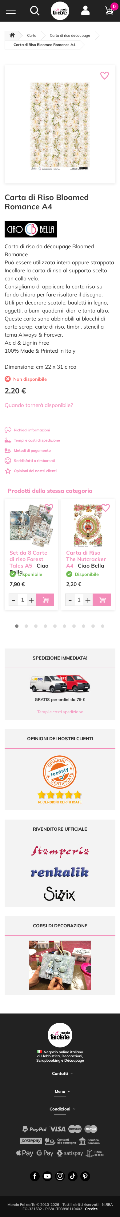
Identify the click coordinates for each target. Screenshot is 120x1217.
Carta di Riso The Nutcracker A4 (86, 559)
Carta (31, 35)
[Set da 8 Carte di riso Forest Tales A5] (31, 526)
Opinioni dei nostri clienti (35, 470)
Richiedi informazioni (32, 430)
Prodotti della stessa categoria (50, 490)
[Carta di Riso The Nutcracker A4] (88, 526)
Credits (91, 1209)
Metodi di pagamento (32, 450)
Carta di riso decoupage (70, 35)
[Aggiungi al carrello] (45, 600)
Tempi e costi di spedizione (37, 440)
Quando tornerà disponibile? (39, 405)
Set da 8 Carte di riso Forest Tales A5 (28, 559)
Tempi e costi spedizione (60, 711)
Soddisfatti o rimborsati (34, 460)
